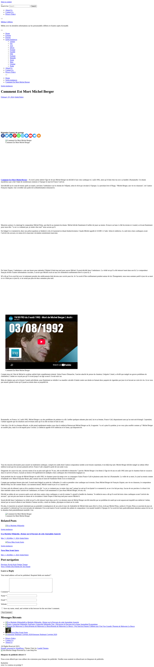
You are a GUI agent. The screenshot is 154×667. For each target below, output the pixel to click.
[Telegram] (34, 136)
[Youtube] (30, 136)
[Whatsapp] (19, 136)
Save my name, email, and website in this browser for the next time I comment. (32, 608)
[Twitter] (7, 136)
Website (4, 604)
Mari (11, 62)
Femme (12, 50)
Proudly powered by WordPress (12, 648)
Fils (11, 44)
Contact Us (9, 12)
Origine (12, 64)
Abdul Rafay (19, 97)
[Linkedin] (11, 136)
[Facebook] (3, 136)
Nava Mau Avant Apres (10, 550)
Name (4, 596)
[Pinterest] (15, 136)
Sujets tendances (11, 40)
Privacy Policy (10, 14)
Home (7, 33)
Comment (5, 592)
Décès (12, 48)
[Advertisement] (77, 115)
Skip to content (6, 2)
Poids (12, 66)
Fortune (12, 56)
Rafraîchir (4, 663)
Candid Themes (42, 648)
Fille (11, 54)
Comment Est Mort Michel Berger (14, 180)
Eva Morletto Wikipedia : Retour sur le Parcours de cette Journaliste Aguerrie (31, 534)
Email (3, 600)
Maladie (13, 58)
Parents (8, 37)
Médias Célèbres (7, 22)
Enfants (8, 35)
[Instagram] (23, 136)
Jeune (12, 60)
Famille (12, 52)
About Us (8, 10)
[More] (38, 136)
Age (11, 46)
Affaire (12, 42)
